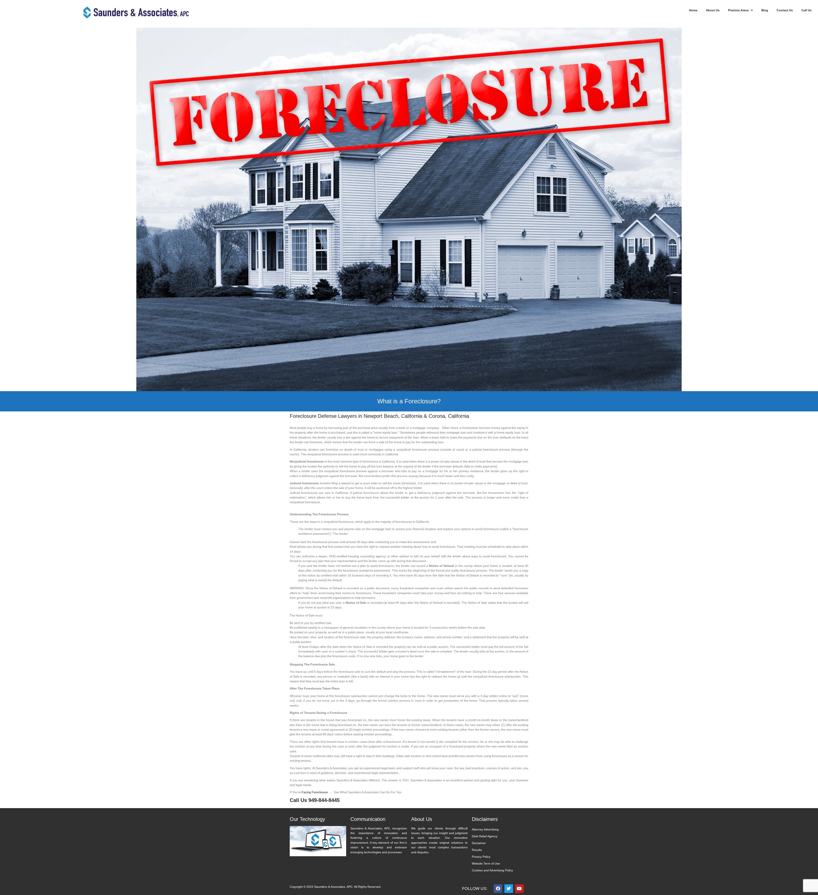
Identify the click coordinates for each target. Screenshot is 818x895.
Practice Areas (738, 10)
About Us (713, 10)
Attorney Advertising (485, 829)
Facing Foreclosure (315, 792)
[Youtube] (519, 888)
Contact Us (785, 10)
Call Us (806, 10)
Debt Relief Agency (484, 836)
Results (477, 850)
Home (693, 10)
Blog (764, 10)
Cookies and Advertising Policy (492, 870)
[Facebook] (498, 888)
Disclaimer (479, 843)
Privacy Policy (481, 856)
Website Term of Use (486, 863)
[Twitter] (508, 888)
